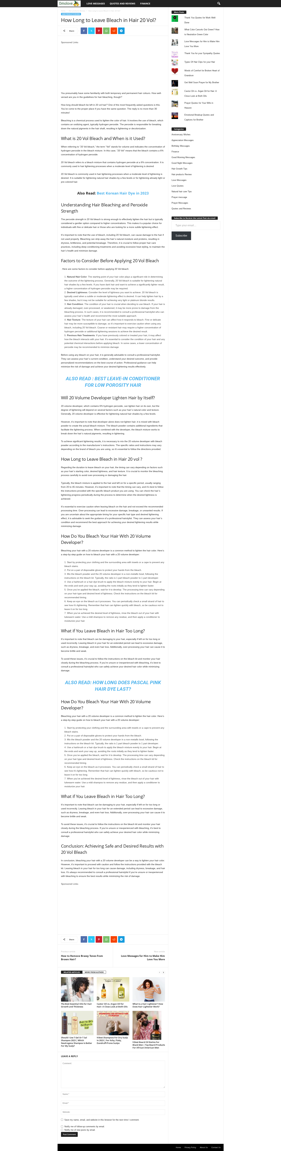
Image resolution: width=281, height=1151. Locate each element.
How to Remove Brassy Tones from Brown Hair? (82, 957)
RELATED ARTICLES (72, 972)
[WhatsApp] (106, 31)
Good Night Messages (182, 163)
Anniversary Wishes (181, 134)
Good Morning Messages (183, 157)
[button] (218, 3)
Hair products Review (77, 11)
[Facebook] (84, 31)
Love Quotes (178, 186)
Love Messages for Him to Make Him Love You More (143, 957)
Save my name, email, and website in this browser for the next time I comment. (101, 1120)
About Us (204, 1147)
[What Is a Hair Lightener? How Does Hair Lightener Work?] (149, 989)
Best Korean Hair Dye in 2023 (123, 193)
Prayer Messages (180, 203)
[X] (91, 31)
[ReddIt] (114, 31)
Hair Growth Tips (179, 168)
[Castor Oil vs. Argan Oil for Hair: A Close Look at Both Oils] (113, 989)
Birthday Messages (181, 146)
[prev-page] (159, 972)
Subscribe (181, 235)
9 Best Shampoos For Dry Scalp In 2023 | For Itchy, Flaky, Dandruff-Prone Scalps (112, 1040)
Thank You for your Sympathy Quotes (202, 53)
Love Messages (96, 3)
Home (63, 11)
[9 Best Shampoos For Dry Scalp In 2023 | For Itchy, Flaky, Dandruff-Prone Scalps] (113, 1023)
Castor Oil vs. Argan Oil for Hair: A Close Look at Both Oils (112, 1005)
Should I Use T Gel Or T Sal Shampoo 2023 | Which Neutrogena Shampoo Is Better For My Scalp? (76, 1041)
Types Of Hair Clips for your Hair (199, 62)
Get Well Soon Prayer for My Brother (201, 82)
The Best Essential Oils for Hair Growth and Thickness (76, 1005)
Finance (145, 3)
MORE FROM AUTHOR (94, 972)
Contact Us (216, 1147)
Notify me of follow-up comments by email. (84, 1126)
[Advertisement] (113, 67)
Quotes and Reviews (122, 3)
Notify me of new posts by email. (79, 1130)
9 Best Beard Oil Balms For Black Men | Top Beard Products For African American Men (149, 1045)
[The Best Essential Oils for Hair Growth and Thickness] (77, 989)
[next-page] (163, 972)
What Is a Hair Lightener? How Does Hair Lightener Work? (148, 1005)
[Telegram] (121, 31)
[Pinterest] (99, 31)
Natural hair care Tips (182, 191)
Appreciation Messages (183, 140)
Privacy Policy (190, 1147)
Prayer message (179, 197)
